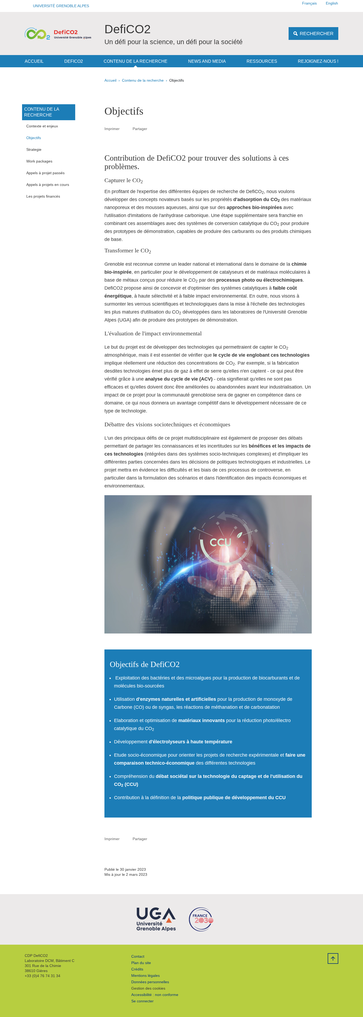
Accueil (34, 61)
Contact (137, 956)
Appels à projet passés (45, 173)
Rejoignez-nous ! (318, 61)
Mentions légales (145, 975)
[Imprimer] (126, 128)
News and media (207, 61)
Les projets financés (43, 196)
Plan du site (141, 963)
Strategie (33, 149)
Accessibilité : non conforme (154, 995)
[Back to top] (333, 958)
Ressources (262, 61)
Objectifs (33, 138)
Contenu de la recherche (135, 61)
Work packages (39, 161)
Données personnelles (150, 982)
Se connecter (142, 1001)
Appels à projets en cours (47, 184)
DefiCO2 (73, 61)
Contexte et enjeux (42, 126)
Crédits (137, 969)
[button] (59, 6)
